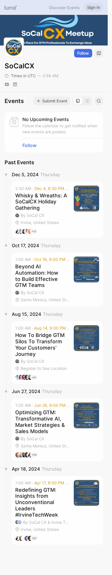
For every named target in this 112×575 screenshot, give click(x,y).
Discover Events (64, 7)
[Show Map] (98, 53)
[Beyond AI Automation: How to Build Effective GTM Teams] (57, 279)
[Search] (98, 101)
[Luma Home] (11, 7)
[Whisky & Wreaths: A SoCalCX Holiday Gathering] (57, 209)
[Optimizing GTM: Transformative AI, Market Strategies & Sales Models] (57, 430)
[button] (57, 210)
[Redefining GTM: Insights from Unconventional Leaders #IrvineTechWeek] (57, 510)
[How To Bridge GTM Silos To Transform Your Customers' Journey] (57, 352)
